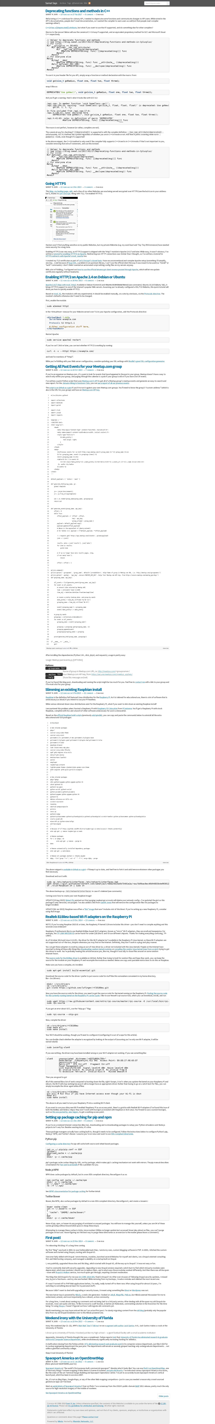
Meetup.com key (91, 390)
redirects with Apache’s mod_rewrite (64, 256)
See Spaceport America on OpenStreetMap (63, 1393)
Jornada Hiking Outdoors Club (76, 383)
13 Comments (90, 920)
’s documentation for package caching (67, 1191)
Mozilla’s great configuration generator (146, 361)
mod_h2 (57, 293)
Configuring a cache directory (58, 1143)
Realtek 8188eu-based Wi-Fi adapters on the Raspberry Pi (88, 916)
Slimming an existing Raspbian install (73, 689)
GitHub (75, 648)
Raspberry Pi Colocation (107, 708)
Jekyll (112, 1294)
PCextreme (127, 708)
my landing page (61, 191)
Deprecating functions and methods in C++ (77, 10)
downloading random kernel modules (96, 949)
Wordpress (136, 1290)
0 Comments (89, 14)
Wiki (85, 3)
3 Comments (88, 187)
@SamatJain (77, 3)
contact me (140, 682)
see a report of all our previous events (113, 383)
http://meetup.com (106, 671)
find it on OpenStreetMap (154, 1368)
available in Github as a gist (74, 869)
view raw (166, 648)
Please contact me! (90, 1417)
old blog (140, 1310)
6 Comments (90, 280)
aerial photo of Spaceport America (67, 1386)
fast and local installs (69, 1164)
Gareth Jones (106, 902)
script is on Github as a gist (60, 387)
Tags (69, 3)
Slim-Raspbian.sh (52, 862)
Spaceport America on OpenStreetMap (74, 1358)
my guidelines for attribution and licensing (85, 1405)
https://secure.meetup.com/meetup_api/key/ (111, 674)
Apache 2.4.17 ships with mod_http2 (61, 284)
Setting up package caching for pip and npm (78, 1117)
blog (51, 191)
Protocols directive (152, 293)
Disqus (62, 1306)
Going (55, 183)
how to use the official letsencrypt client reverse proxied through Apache (107, 269)
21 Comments (88, 693)
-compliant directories (122, 1134)
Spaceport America (54, 1368)
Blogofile (120, 1294)
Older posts (164, 1396)
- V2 (65, 933)
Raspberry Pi (104, 697)
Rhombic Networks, (83, 1421)
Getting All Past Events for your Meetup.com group (83, 366)
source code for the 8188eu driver (63, 958)
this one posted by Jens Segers (65, 1112)
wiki (71, 191)
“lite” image (89, 909)
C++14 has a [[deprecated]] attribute (61, 27)
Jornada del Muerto (114, 1370)
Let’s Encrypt (65, 193)
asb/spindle (96, 715)
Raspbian (49, 697)
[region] (107, 519)
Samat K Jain (70, 1403)
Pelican (128, 1294)
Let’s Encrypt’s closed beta (90, 260)
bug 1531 (72, 263)
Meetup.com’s (89, 381)
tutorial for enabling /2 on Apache (70, 254)
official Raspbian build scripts (69, 715)
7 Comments (89, 370)
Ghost (126, 1290)
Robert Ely (70, 900)
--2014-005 (86, 1277)
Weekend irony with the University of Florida (79, 1317)
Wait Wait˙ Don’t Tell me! (88, 1325)
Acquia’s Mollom (63, 1272)
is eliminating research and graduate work (103, 1344)
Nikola (78, 1294)
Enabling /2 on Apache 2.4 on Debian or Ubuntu (85, 277)
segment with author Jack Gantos (120, 1325)
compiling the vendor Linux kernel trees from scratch (136, 949)
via (114, 1337)
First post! (53, 1237)
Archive (63, 3)
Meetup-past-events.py (54, 648)
